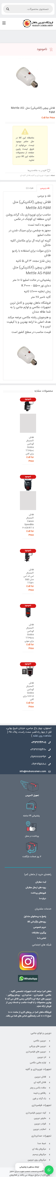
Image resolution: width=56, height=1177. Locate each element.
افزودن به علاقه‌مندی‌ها (37, 170)
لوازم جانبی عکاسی (38, 1063)
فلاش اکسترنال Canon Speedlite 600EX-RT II (28, 521)
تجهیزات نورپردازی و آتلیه (40, 175)
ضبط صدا (41, 1143)
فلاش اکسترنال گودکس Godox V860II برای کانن (28, 691)
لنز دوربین (41, 1057)
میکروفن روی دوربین (37, 1160)
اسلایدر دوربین (39, 1129)
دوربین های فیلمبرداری (36, 1052)
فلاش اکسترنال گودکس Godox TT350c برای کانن (30, 446)
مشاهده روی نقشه (42, 736)
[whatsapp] (28, 977)
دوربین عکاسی (39, 1041)
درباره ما (42, 898)
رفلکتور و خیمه (39, 1093)
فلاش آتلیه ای (25, 175)
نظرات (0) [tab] (29, 188)
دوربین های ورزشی (37, 1046)
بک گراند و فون (39, 1099)
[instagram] (28, 953)
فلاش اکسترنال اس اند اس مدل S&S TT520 (28, 576)
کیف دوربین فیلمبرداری (36, 1113)
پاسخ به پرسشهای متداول (35, 916)
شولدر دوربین (40, 1124)
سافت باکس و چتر (38, 1088)
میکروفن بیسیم (39, 1154)
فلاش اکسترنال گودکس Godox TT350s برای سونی (29, 633)
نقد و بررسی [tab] (44, 188)
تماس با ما (41, 938)
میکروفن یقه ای (39, 1149)
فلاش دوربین (40, 1077)
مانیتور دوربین (40, 1118)
